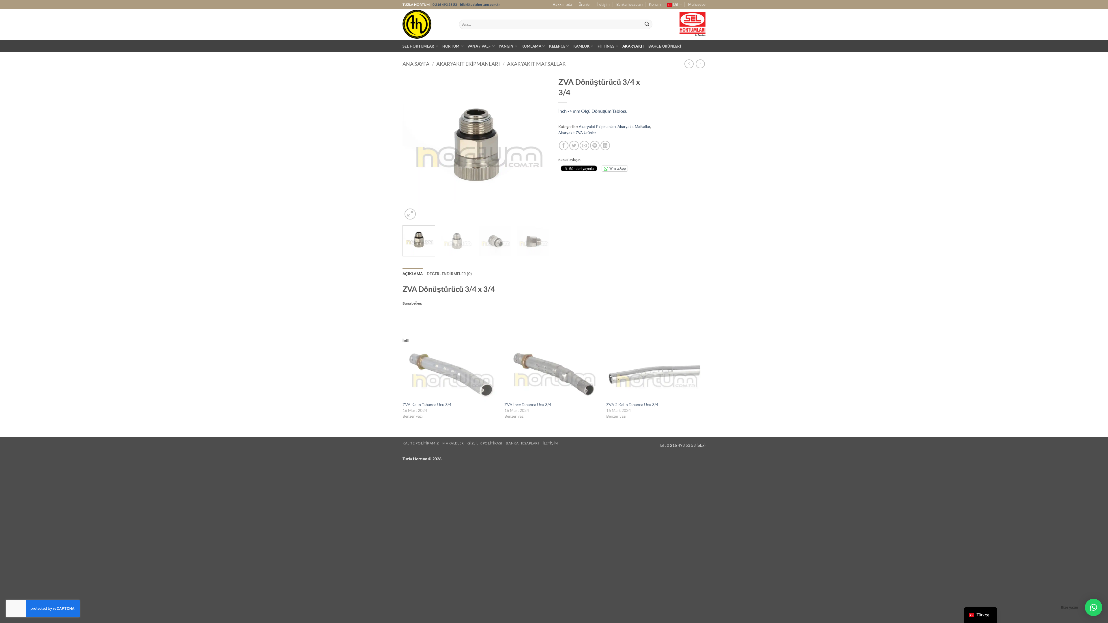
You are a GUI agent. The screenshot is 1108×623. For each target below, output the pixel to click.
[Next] (539, 147)
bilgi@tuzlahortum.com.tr (480, 4)
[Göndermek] (647, 24)
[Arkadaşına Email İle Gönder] (584, 145)
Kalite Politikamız (421, 443)
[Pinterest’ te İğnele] (595, 145)
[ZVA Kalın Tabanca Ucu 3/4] (451, 374)
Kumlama (531, 46)
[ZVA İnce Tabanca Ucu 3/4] (552, 374)
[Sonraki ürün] (688, 63)
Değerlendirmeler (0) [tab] (449, 273)
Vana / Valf (479, 46)
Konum (655, 4)
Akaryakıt (633, 46)
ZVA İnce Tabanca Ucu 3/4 (527, 404)
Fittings (606, 46)
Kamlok (581, 46)
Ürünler (585, 4)
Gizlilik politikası (484, 443)
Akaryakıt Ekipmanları (468, 64)
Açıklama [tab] (413, 273)
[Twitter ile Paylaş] (574, 145)
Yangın (506, 46)
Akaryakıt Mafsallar (536, 64)
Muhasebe (696, 4)
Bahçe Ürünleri (664, 46)
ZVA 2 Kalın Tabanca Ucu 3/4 (632, 404)
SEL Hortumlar (418, 46)
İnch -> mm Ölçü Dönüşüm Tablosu (593, 111)
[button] (410, 214)
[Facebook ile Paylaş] (563, 145)
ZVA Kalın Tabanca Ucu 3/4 (427, 404)
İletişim (603, 4)
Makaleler (453, 443)
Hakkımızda (562, 4)
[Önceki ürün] (700, 63)
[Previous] (412, 147)
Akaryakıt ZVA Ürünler (577, 132)
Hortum (451, 46)
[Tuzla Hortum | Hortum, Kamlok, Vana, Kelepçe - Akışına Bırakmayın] (426, 24)
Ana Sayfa (416, 64)
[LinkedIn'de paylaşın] (605, 145)
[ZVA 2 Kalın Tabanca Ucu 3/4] (654, 374)
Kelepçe (557, 46)
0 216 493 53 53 (445, 4)
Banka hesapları (629, 4)
